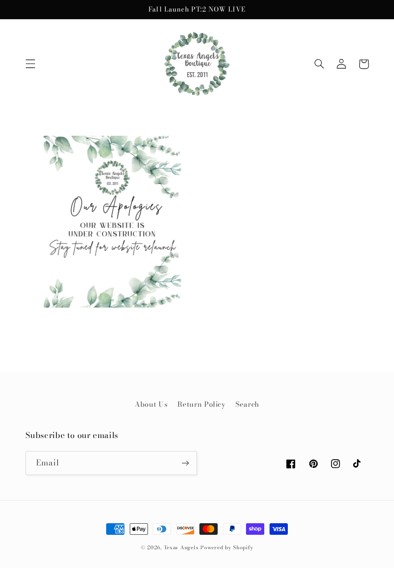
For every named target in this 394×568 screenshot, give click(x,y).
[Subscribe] (185, 463)
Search (247, 404)
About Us (151, 404)
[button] (30, 64)
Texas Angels (181, 547)
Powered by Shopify (226, 547)
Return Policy (201, 404)
